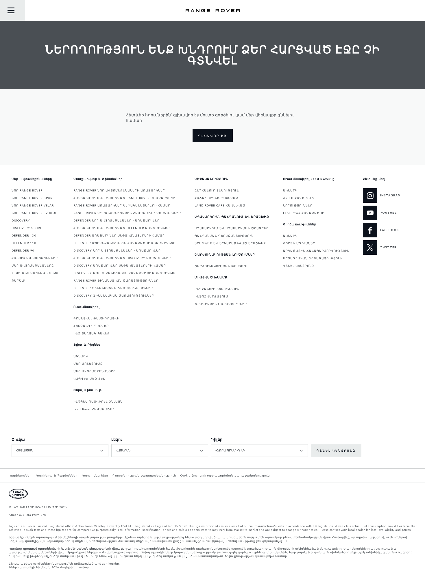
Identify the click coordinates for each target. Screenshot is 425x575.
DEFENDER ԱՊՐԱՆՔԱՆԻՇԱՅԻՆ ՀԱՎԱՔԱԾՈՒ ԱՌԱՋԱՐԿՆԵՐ (124, 243)
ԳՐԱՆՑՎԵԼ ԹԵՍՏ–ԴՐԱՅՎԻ (96, 318)
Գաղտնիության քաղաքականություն (144, 475)
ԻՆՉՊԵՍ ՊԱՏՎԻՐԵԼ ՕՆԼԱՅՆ (98, 401)
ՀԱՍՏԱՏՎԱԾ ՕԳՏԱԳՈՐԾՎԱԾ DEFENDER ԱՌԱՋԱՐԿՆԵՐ (121, 228)
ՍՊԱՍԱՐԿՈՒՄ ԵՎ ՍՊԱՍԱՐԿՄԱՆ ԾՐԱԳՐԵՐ (232, 228)
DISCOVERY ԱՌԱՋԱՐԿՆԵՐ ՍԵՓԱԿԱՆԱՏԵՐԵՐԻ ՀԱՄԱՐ (119, 265)
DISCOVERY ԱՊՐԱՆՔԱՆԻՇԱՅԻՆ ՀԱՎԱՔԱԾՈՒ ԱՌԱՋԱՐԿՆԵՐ (125, 273)
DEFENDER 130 (24, 235)
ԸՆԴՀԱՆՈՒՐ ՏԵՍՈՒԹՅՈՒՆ (217, 190)
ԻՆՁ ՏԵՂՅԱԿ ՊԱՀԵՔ (91, 333)
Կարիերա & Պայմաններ (56, 475)
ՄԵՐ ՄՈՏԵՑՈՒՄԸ (88, 364)
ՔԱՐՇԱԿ (19, 280)
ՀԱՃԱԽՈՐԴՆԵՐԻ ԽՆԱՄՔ (216, 198)
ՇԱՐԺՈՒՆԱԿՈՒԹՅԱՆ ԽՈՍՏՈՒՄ (221, 266)
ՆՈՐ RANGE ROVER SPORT (33, 198)
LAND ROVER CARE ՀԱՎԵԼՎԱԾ (220, 205)
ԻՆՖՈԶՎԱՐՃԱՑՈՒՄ (211, 296)
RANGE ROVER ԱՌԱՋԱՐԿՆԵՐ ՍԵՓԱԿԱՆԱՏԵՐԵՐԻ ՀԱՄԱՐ (121, 205)
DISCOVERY (21, 220)
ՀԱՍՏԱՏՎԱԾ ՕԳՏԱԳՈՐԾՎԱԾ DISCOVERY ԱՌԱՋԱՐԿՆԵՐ (122, 258)
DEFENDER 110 (24, 243)
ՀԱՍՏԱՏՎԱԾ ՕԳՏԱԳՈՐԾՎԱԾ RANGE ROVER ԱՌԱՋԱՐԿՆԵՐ (124, 198)
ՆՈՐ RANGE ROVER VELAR (33, 205)
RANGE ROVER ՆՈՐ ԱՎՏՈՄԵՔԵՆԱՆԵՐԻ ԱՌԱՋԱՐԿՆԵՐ (119, 190)
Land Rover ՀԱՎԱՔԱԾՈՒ (93, 409)
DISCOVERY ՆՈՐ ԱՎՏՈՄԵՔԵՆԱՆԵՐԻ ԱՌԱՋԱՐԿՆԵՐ (117, 250)
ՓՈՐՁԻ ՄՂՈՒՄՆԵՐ (299, 243)
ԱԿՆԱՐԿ (80, 356)
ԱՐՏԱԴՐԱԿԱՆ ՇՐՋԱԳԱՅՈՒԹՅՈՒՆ (312, 258)
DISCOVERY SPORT (27, 228)
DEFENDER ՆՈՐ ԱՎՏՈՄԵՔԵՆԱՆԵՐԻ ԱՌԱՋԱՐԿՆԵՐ (116, 220)
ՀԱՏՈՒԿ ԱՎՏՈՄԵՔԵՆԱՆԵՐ (35, 258)
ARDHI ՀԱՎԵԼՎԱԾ (298, 198)
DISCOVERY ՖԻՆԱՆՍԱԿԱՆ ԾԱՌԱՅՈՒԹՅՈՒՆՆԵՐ (113, 295)
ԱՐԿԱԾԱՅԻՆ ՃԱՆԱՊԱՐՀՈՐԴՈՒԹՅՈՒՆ (316, 251)
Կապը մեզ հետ (95, 475)
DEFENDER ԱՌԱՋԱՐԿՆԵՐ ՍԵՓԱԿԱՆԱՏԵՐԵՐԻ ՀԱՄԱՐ (119, 235)
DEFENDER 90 (23, 250)
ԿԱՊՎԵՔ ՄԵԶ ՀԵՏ (89, 379)
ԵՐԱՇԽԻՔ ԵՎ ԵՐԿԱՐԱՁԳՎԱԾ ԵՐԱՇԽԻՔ (230, 243)
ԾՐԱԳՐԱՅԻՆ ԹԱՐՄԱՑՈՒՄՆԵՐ (221, 304)
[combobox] (60, 450)
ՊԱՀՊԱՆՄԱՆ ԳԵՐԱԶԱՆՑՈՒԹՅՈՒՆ (224, 236)
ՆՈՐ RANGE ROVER (27, 190)
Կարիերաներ (20, 475)
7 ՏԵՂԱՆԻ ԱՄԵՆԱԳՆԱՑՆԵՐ (36, 273)
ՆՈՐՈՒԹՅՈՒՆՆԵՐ (298, 205)
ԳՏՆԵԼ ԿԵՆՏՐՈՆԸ (298, 266)
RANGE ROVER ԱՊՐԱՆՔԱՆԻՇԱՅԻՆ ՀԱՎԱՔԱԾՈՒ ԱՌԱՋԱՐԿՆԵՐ (127, 213)
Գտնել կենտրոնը (336, 451)
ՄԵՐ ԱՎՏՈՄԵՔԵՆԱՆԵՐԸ (33, 265)
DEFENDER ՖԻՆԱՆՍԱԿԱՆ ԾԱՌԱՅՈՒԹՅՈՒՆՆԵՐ (113, 288)
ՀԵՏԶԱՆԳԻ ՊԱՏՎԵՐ (91, 326)
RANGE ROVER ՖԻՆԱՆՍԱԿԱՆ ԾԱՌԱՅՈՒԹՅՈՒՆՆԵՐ (115, 280)
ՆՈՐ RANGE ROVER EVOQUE (34, 213)
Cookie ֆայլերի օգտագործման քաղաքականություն (225, 475)
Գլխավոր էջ (212, 136)
